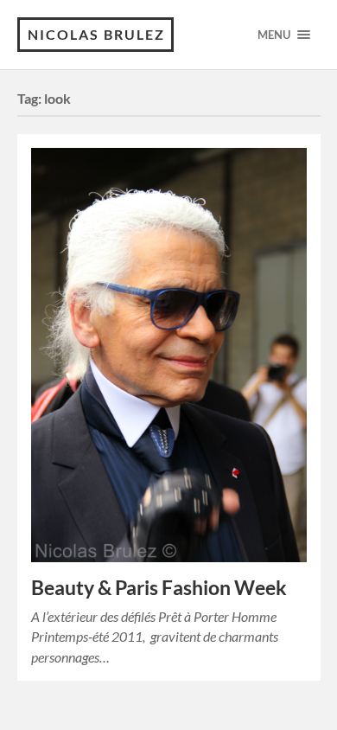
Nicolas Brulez (96, 34)
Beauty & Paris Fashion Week (159, 587)
